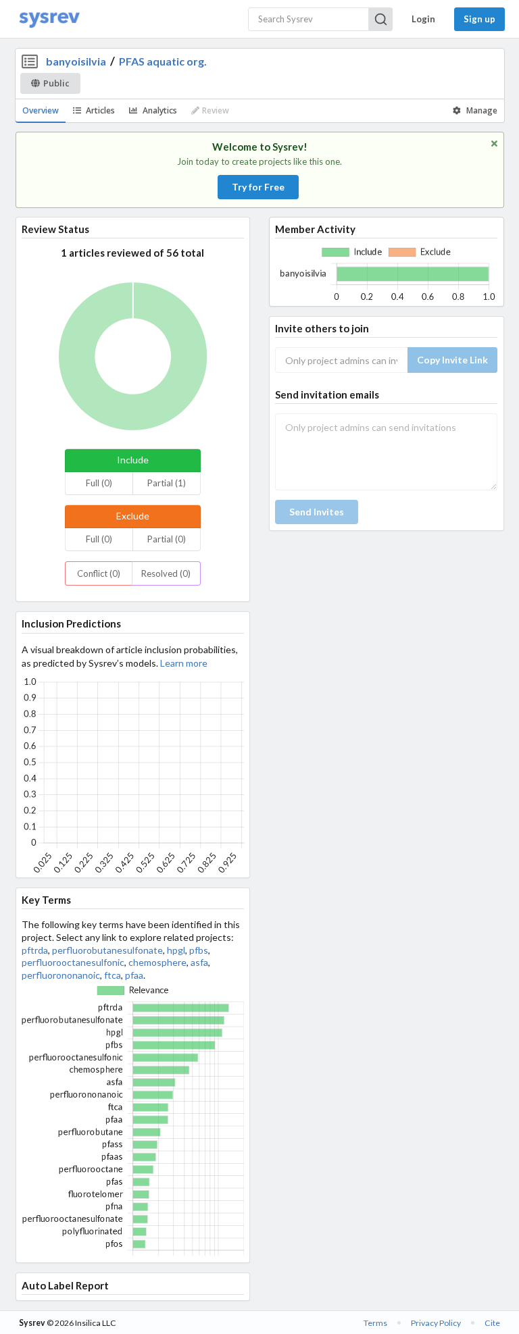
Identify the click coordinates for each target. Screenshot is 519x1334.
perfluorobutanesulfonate (107, 950)
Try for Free (258, 187)
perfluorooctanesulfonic (73, 962)
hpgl (176, 950)
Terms (375, 1323)
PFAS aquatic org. (163, 61)
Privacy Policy (436, 1323)
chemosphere (157, 962)
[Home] (49, 19)
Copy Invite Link (452, 359)
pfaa (134, 975)
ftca (112, 975)
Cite (492, 1323)
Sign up (479, 19)
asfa (199, 962)
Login (423, 19)
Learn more (183, 663)
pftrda (35, 950)
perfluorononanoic (61, 975)
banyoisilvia (76, 61)
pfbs (198, 950)
